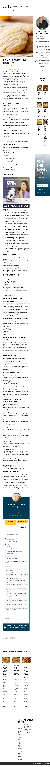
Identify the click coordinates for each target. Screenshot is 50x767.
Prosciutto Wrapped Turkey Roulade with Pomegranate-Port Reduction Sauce (45, 136)
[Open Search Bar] (14, 10)
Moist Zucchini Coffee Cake (9, 638)
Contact (15, 6)
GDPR (28, 734)
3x (26, 527)
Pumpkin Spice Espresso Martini (39, 113)
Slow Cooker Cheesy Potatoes (45, 113)
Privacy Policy (24, 6)
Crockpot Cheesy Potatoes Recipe (39, 130)
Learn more (4, 707)
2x (24, 527)
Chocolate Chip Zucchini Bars (10, 637)
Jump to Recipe (12, 69)
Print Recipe (20, 69)
